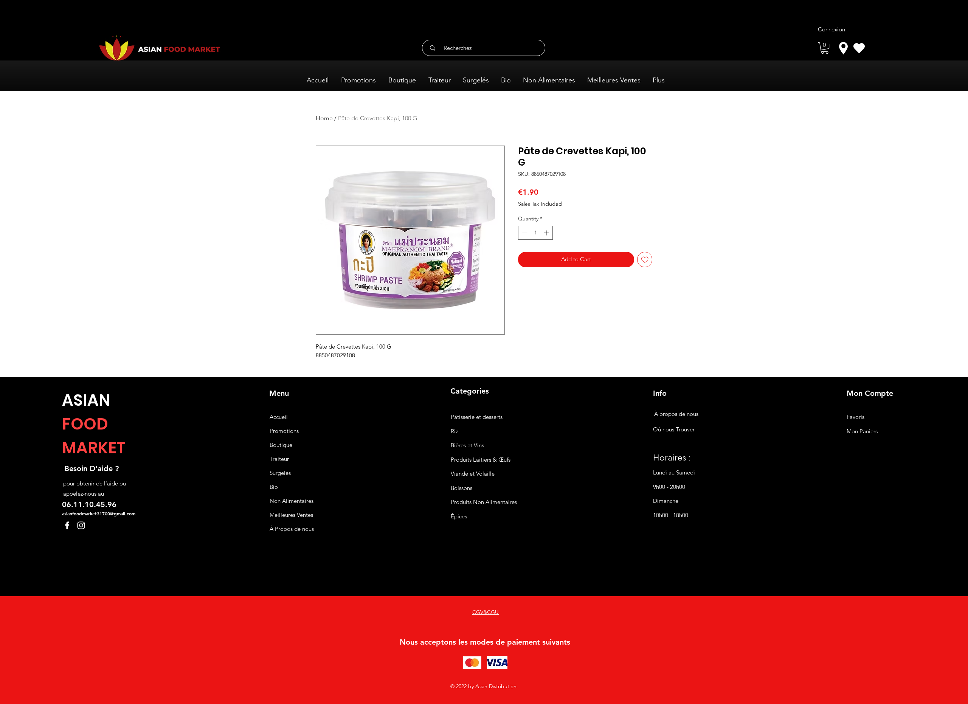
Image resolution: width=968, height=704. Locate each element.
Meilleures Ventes (291, 514)
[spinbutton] (535, 232)
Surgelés (280, 472)
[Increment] (547, 232)
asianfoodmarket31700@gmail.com (98, 513)
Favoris (855, 416)
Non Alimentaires (291, 500)
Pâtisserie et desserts (477, 416)
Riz (454, 431)
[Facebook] (67, 525)
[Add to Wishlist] (645, 259)
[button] (824, 48)
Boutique (281, 444)
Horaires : (672, 458)
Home (324, 118)
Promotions (284, 430)
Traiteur (279, 458)
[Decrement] (524, 232)
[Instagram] (81, 525)
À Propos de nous (292, 528)
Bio (274, 486)
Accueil (279, 416)
